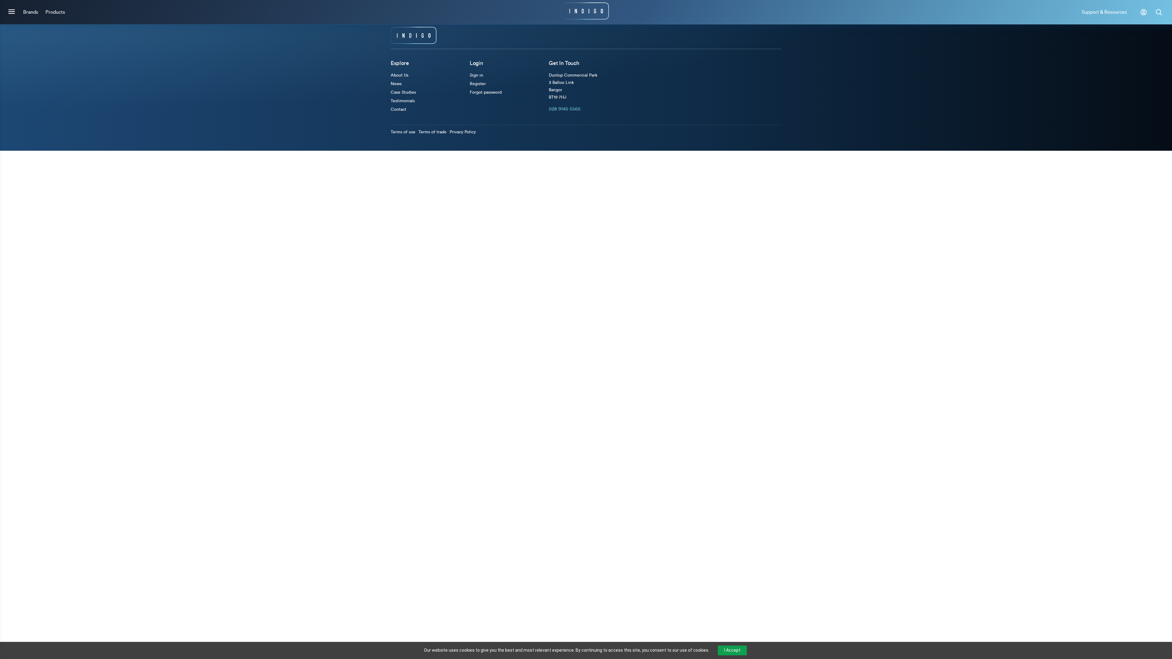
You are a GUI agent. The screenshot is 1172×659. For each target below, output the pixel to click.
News (396, 84)
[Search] (1159, 12)
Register (478, 84)
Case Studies (403, 92)
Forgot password (486, 92)
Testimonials (403, 101)
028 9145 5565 (565, 108)
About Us (399, 75)
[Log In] (1143, 12)
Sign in (476, 75)
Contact (398, 109)
